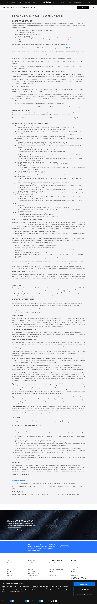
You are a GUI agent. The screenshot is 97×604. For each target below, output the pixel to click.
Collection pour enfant (33, 575)
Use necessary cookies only (84, 594)
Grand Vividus (10, 562)
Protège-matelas (32, 579)
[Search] (89, 2)
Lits (7, 2)
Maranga (9, 579)
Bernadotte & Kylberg (75, 567)
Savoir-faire (27, 2)
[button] (83, 7)
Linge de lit (30, 562)
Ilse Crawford (73, 569)
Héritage (34, 2)
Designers (20, 2)
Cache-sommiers (32, 571)
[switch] (27, 601)
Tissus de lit (73, 562)
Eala (8, 577)
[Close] (93, 7)
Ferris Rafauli (73, 565)
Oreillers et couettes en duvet (35, 565)
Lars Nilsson (73, 571)
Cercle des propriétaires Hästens (56, 569)
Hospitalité (69, 2)
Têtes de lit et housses (33, 567)
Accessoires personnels (33, 573)
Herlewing (9, 575)
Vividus (8, 565)
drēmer (8, 569)
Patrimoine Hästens (53, 562)
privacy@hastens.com (68, 48)
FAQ (50, 578)
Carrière (51, 571)
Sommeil (63, 2)
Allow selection (84, 589)
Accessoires (12, 2)
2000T (8, 567)
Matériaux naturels (53, 565)
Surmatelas (30, 569)
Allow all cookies (84, 584)
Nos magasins (77, 2)
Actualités (51, 567)
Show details (64, 601)
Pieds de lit (30, 577)
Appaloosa (9, 573)
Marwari (9, 571)
